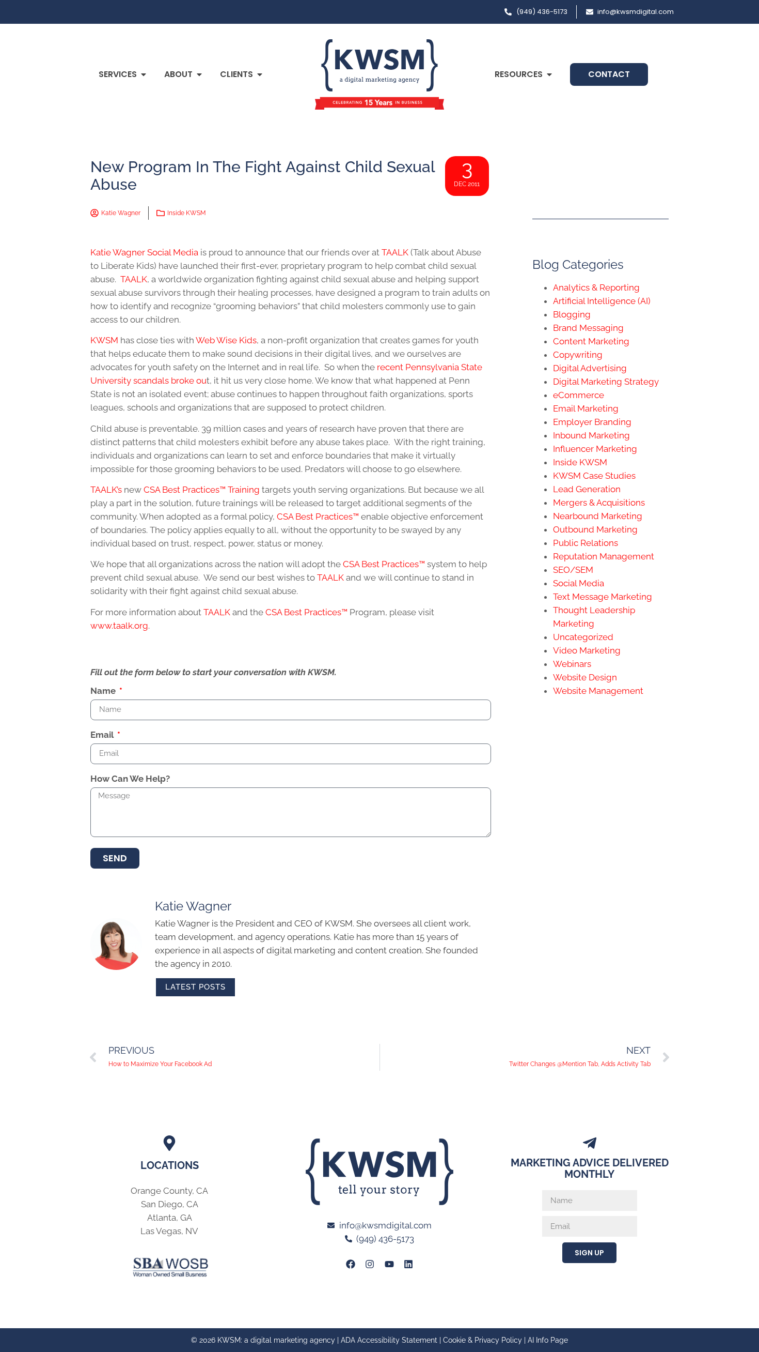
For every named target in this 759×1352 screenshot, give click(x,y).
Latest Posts (195, 987)
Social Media (578, 583)
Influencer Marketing (595, 449)
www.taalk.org (119, 625)
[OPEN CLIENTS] (260, 74)
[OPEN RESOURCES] (549, 74)
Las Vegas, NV (169, 1231)
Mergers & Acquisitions (599, 502)
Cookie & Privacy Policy (482, 1340)
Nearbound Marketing (597, 516)
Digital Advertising (590, 368)
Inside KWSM (186, 213)
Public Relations (585, 543)
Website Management (598, 691)
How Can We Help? (130, 779)
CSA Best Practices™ (318, 516)
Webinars (572, 664)
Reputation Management (603, 556)
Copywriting (578, 355)
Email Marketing (586, 408)
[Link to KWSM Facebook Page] (350, 1264)
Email (103, 735)
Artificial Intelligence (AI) (602, 301)
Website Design (585, 677)
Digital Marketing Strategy (606, 381)
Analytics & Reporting (596, 287)
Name (104, 691)
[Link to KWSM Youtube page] (389, 1264)
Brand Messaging (588, 328)
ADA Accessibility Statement (389, 1340)
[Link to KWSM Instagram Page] (369, 1264)
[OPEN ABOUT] (199, 74)
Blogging (572, 314)
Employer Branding (592, 422)
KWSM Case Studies (594, 475)
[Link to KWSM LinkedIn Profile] (408, 1264)
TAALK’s (106, 489)
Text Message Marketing (602, 596)
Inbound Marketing (591, 435)
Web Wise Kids (226, 340)
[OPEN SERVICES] (143, 74)
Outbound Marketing (595, 529)
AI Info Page (548, 1340)
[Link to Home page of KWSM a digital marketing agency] (379, 74)
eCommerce (578, 395)
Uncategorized (583, 637)
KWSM (104, 340)
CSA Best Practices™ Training (202, 489)
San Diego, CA (169, 1204)
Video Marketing (587, 650)
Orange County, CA (169, 1191)
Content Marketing (591, 341)
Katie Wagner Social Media (144, 252)
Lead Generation (587, 489)
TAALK (395, 252)
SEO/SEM (573, 570)
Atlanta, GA (169, 1217)
